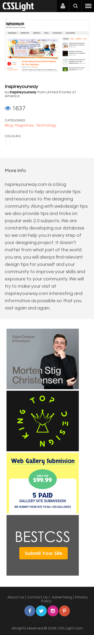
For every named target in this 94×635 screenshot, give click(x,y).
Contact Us (37, 597)
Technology (45, 125)
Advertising (62, 597)
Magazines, (24, 125)
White (8, 142)
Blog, (9, 125)
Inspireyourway (21, 86)
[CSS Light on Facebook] (29, 610)
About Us (15, 597)
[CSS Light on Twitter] (41, 610)
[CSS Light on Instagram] (52, 610)
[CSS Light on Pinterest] (64, 610)
